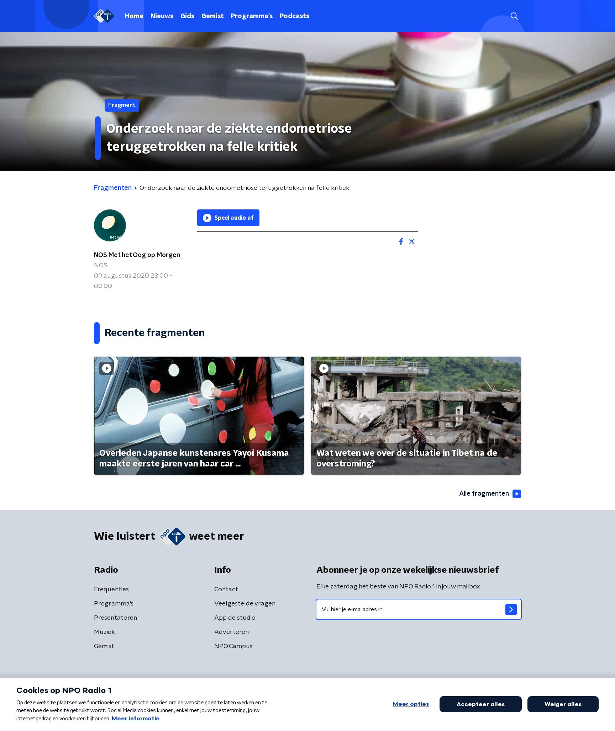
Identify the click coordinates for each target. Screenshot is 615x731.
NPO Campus (233, 646)
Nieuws (162, 16)
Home (134, 16)
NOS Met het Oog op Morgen (137, 255)
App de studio (235, 618)
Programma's (252, 16)
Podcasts (294, 16)
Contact (226, 589)
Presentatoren (115, 618)
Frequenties (111, 589)
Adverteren (231, 632)
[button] (514, 16)
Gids (187, 16)
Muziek (104, 632)
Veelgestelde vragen (244, 604)
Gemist (212, 16)
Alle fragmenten (484, 494)
